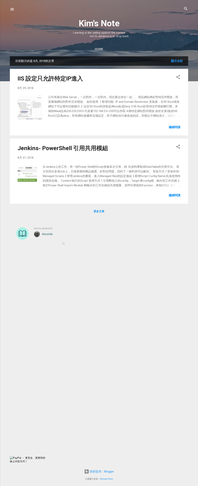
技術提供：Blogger (101, 471)
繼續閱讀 (174, 127)
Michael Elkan (106, 479)
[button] (178, 77)
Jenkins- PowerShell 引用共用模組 (63, 148)
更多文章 (99, 211)
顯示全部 (177, 61)
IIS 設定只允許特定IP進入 (50, 78)
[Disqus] (99, 304)
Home (99, 49)
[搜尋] (185, 9)
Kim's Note (99, 23)
